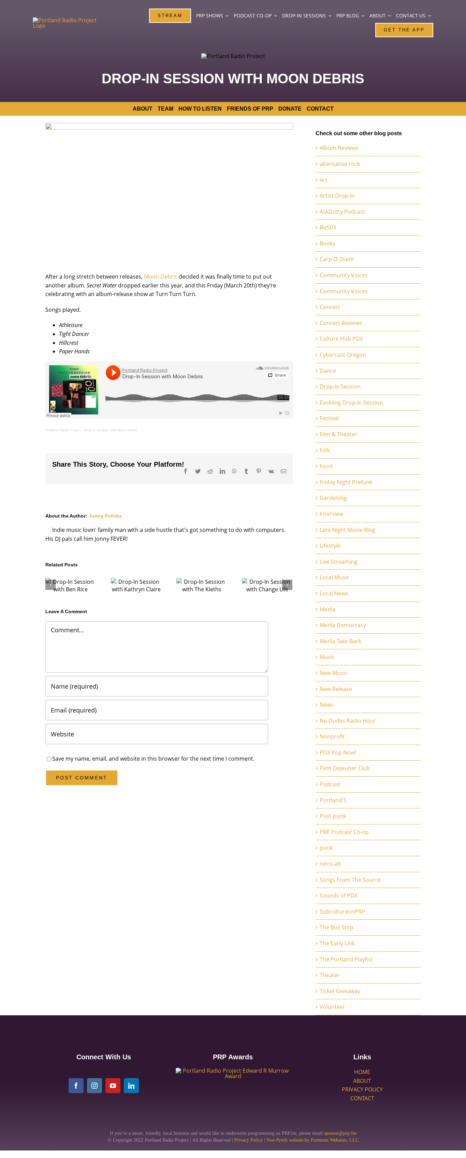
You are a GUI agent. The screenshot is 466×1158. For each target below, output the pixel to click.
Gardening (333, 498)
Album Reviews (339, 148)
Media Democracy (343, 625)
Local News (334, 593)
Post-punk (333, 816)
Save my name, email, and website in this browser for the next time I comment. (153, 758)
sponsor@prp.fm (340, 1133)
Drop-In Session (340, 386)
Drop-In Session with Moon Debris (110, 430)
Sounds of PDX (339, 895)
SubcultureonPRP (342, 911)
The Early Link (337, 943)
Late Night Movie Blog (347, 530)
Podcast (330, 784)
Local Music (334, 577)
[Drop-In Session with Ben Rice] (70, 585)
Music (327, 657)
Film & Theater (338, 434)
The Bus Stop (336, 927)
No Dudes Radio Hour (348, 720)
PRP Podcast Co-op (344, 832)
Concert (330, 307)
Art (323, 180)
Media (327, 609)
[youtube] (112, 1085)
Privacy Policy (248, 1140)
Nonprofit (332, 736)
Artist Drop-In (337, 195)
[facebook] (76, 1085)
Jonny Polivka (105, 516)
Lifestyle (330, 545)
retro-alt (330, 863)
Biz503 (328, 227)
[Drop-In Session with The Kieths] (201, 585)
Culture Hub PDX (341, 338)
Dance (328, 371)
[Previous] (50, 585)
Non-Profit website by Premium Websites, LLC (312, 1140)
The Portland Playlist (346, 959)
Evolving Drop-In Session (351, 402)
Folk (325, 450)
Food (326, 466)
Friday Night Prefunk (346, 482)
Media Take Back (340, 641)
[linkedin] (131, 1085)
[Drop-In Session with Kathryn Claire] (136, 585)
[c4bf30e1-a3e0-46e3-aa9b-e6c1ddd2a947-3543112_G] (233, 1070)
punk (326, 847)
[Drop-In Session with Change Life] (267, 585)
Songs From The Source (350, 880)
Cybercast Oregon (343, 354)
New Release (336, 689)
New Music (333, 673)
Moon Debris (160, 276)
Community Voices (344, 275)
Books (327, 243)
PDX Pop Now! (338, 752)
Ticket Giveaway (340, 991)
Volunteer (332, 1007)
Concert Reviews (341, 323)
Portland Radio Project (63, 430)
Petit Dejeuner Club (345, 768)
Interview (331, 514)
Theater (330, 975)
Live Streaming (339, 561)
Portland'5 (333, 800)
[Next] (287, 585)
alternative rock (340, 164)
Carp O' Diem (337, 259)
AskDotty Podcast (342, 211)
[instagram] (94, 1085)
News (327, 704)
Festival (329, 418)
